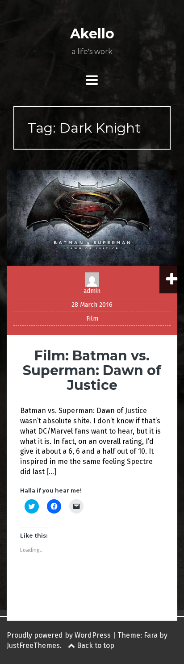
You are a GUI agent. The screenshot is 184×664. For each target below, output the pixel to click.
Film (92, 318)
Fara (151, 635)
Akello (92, 33)
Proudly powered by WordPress (59, 635)
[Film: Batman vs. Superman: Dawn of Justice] (92, 217)
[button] (92, 218)
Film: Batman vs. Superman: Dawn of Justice (92, 370)
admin (92, 291)
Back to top (94, 645)
